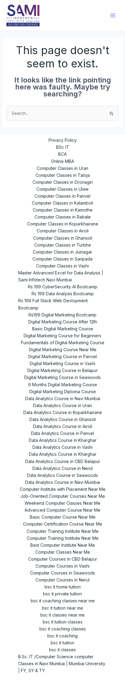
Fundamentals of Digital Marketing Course (62, 342)
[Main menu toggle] (113, 15)
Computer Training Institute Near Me (63, 531)
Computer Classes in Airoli (63, 230)
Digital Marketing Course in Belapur (62, 370)
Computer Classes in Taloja (62, 175)
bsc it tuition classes (63, 621)
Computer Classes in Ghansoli (62, 238)
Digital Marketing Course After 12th (62, 321)
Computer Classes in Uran (62, 168)
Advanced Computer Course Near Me (62, 510)
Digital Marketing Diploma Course (62, 391)
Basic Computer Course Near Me (63, 517)
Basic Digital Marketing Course (62, 328)
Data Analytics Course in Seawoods (62, 475)
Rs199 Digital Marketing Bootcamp (62, 314)
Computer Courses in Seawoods (62, 572)
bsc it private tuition (62, 593)
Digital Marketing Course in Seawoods (62, 377)
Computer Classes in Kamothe (63, 209)
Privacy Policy (63, 140)
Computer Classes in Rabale (63, 216)
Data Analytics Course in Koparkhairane (62, 412)
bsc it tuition (62, 642)
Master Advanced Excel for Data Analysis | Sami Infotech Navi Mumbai (60, 276)
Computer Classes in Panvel (62, 196)
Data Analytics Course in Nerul (62, 468)
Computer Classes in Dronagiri (62, 182)
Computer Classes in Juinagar (62, 251)
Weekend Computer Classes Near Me (62, 503)
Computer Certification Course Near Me (62, 523)
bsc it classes (62, 649)
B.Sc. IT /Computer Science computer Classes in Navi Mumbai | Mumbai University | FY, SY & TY (61, 663)
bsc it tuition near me (62, 607)
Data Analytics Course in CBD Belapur (62, 461)
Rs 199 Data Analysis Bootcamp (63, 293)
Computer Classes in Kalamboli (62, 203)
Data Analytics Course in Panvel (62, 433)
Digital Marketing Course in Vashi (62, 363)
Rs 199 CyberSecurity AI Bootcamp (62, 286)
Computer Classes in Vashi (62, 265)
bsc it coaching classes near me (63, 600)
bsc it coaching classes (62, 628)
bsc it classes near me (62, 614)
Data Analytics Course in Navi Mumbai (62, 398)
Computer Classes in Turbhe (62, 245)
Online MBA (62, 161)
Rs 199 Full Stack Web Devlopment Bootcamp (53, 304)
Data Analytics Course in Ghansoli (62, 419)
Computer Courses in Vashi (62, 565)
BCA (62, 154)
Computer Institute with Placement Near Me (63, 489)
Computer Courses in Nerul (62, 579)
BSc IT (62, 147)
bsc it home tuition (63, 586)
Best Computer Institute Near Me (62, 545)
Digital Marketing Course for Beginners (62, 335)
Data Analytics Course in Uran (62, 405)
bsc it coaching (62, 635)
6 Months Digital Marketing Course (62, 384)
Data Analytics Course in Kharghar (62, 440)
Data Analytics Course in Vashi (62, 447)
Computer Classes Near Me (62, 552)
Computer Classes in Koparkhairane (62, 223)
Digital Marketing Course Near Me (62, 349)
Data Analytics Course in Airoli (62, 426)
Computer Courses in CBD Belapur (62, 559)
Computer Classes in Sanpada (62, 258)
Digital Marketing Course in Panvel (62, 356)
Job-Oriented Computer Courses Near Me (62, 496)
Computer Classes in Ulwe (62, 189)
